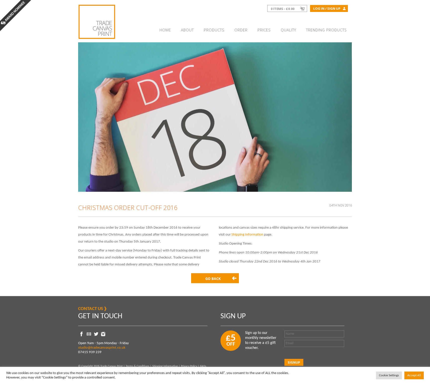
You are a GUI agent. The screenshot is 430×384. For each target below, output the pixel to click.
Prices (264, 29)
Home (165, 29)
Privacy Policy (189, 366)
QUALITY (288, 29)
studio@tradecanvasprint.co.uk (101, 348)
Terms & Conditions (137, 366)
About (187, 29)
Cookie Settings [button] (389, 375)
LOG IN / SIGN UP (326, 8)
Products (214, 29)
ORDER (241, 29)
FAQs (203, 366)
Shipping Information (247, 235)
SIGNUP (294, 362)
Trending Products (326, 29)
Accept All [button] (414, 375)
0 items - (282, 8)
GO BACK (213, 278)
